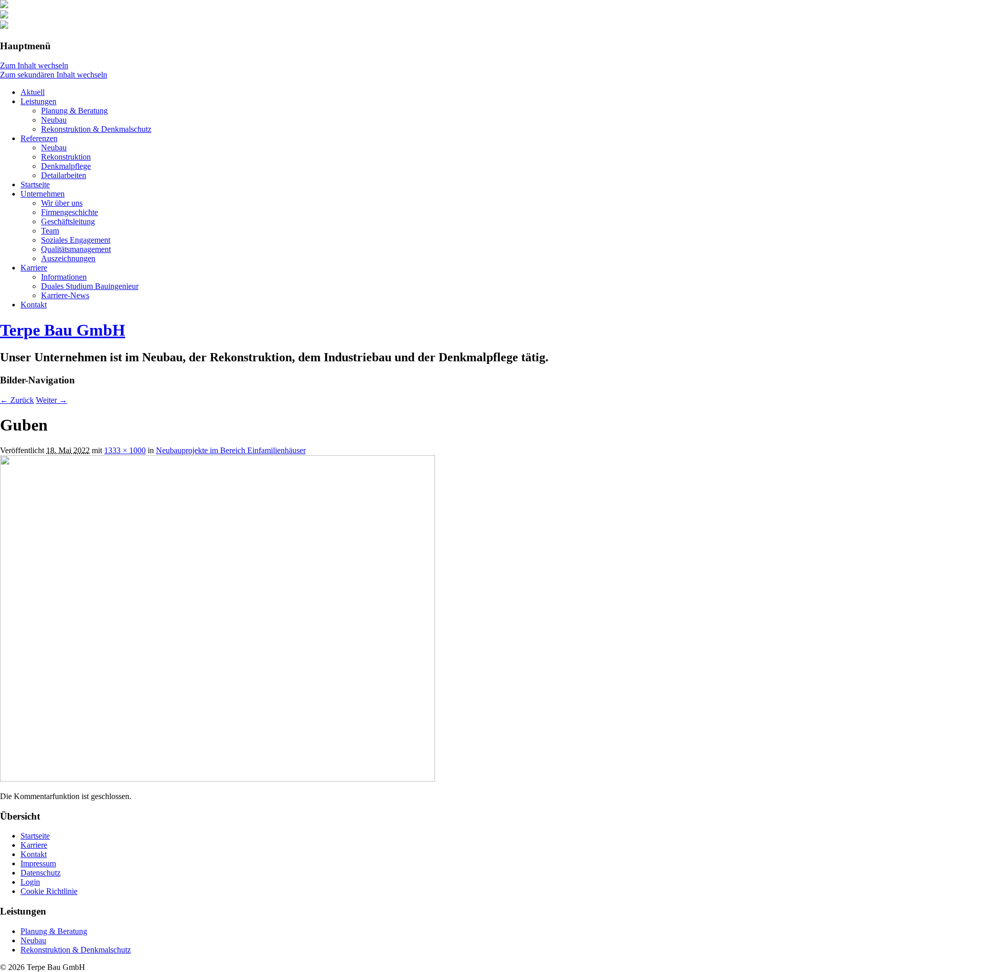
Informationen (64, 277)
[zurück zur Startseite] (4, 5)
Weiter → (51, 400)
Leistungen (38, 101)
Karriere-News (65, 295)
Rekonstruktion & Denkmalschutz (96, 129)
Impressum (38, 863)
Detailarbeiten (63, 175)
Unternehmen (43, 193)
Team (50, 230)
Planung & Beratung (74, 110)
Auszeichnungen (68, 258)
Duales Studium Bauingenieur (90, 286)
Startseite (35, 184)
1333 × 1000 (125, 450)
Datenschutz (41, 872)
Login (30, 882)
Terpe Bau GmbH (62, 330)
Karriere (34, 267)
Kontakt (34, 304)
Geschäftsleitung (68, 221)
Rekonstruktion (66, 156)
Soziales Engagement (75, 240)
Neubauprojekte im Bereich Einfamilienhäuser (231, 450)
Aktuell (33, 92)
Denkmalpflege (66, 166)
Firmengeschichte (69, 212)
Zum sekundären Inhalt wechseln (53, 74)
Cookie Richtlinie (49, 891)
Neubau (54, 119)
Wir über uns (62, 203)
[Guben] (217, 778)
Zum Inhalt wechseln (34, 65)
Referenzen (39, 138)
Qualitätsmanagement (76, 249)
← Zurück (17, 400)
